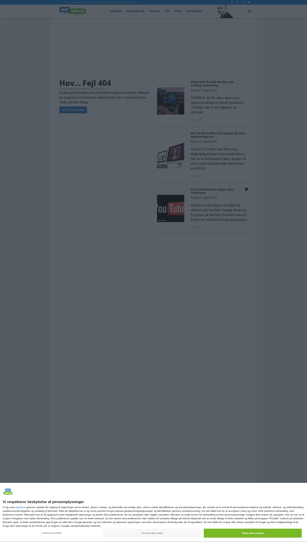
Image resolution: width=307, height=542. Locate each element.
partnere (21, 507)
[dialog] (153, 512)
